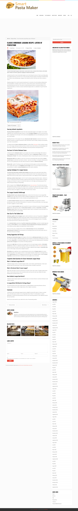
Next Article (44, 304)
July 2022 (53, 391)
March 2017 (54, 473)
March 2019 (54, 449)
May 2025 (54, 337)
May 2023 (54, 367)
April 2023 (54, 369)
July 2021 (53, 419)
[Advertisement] (39, 27)
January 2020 (54, 437)
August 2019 (54, 442)
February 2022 (54, 402)
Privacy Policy (54, 499)
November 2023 (55, 362)
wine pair (40, 245)
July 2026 (53, 304)
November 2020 (55, 433)
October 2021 (54, 412)
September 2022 (55, 386)
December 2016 (55, 480)
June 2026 (54, 306)
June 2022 (54, 393)
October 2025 (54, 325)
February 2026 (54, 316)
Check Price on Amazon (56, 136)
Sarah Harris (12, 48)
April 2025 (54, 339)
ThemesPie (35, 509)
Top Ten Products (48, 15)
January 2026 (54, 318)
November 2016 (55, 482)
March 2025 (54, 341)
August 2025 (54, 330)
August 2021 (54, 416)
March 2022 (54, 400)
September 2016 (55, 487)
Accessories (54, 221)
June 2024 (54, 348)
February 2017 (54, 475)
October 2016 (54, 484)
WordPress (46, 509)
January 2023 (54, 376)
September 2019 (55, 440)
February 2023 (54, 374)
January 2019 (54, 454)
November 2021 (55, 409)
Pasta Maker (54, 230)
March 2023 (54, 372)
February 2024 (54, 355)
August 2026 (54, 301)
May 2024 (54, 351)
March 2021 (54, 423)
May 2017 (54, 470)
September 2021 (55, 414)
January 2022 (54, 405)
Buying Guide (41, 15)
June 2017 (54, 468)
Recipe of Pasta (54, 15)
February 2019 (54, 451)
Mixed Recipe (60, 15)
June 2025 (54, 334)
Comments (9, 343)
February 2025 (54, 344)
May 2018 (54, 463)
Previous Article (12, 304)
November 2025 (55, 323)
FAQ (71, 15)
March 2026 (54, 313)
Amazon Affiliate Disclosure (56, 503)
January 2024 (54, 358)
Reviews (64, 15)
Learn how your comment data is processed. (25, 365)
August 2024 (54, 346)
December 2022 (55, 379)
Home (37, 15)
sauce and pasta (34, 185)
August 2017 (54, 466)
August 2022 (54, 388)
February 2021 (54, 426)
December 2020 (55, 430)
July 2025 (53, 332)
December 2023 (55, 360)
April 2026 (54, 311)
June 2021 (54, 421)
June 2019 (54, 447)
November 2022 (55, 381)
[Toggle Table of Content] (18, 126)
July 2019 (53, 444)
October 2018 (54, 456)
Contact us (54, 501)
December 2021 (55, 407)
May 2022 (54, 395)
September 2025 (55, 327)
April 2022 (54, 398)
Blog (68, 15)
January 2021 (54, 428)
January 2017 (54, 477)
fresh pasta (35, 144)
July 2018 (53, 461)
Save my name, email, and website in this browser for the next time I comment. (21, 358)
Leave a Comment (37, 48)
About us (53, 495)
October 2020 (54, 435)
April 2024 (54, 353)
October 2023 (54, 365)
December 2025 (55, 320)
